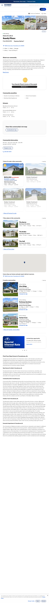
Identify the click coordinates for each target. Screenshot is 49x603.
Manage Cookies (31, 601)
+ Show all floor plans (8, 249)
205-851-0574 (7, 151)
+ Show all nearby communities (11, 329)
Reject (37, 601)
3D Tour (44, 31)
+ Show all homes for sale (9, 213)
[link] (13, 23)
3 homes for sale (23, 294)
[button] (43, 9)
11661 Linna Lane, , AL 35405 (14, 45)
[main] (24, 307)
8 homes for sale (23, 309)
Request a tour (7, 148)
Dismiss (43, 601)
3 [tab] (26, 350)
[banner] (24, 1)
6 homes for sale (23, 325)
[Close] (47, 595)
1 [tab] (23, 350)
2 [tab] (24, 350)
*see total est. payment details (10, 179)
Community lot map (12, 130)
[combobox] (37, 5)
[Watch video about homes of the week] (24, 79)
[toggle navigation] (2, 5)
